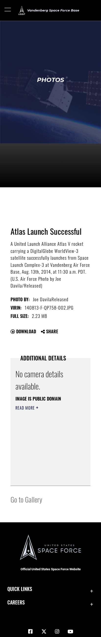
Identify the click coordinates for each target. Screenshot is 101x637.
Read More (25, 408)
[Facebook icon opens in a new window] (30, 631)
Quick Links (19, 588)
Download (25, 331)
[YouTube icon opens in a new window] (70, 631)
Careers (16, 602)
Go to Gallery (26, 499)
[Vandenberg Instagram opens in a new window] (57, 631)
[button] (8, 10)
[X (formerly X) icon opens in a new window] (44, 631)
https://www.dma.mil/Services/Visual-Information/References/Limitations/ (45, 476)
